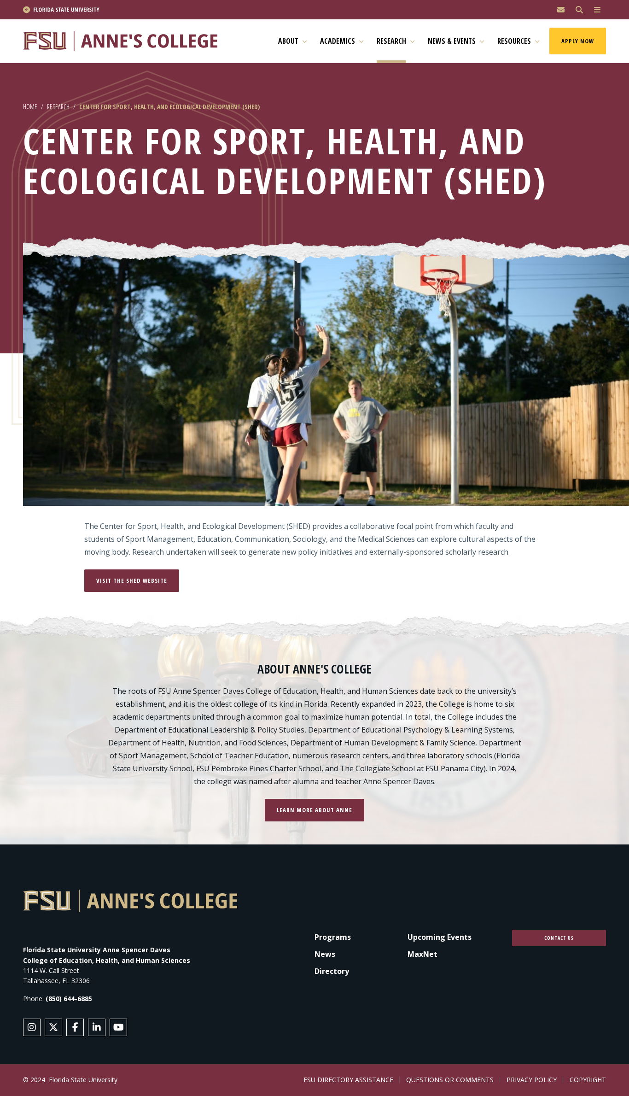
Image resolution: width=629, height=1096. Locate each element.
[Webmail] (561, 9)
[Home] (124, 41)
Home (30, 106)
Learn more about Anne (314, 810)
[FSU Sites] (597, 9)
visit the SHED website (131, 580)
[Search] (579, 9)
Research (58, 106)
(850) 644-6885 (69, 998)
